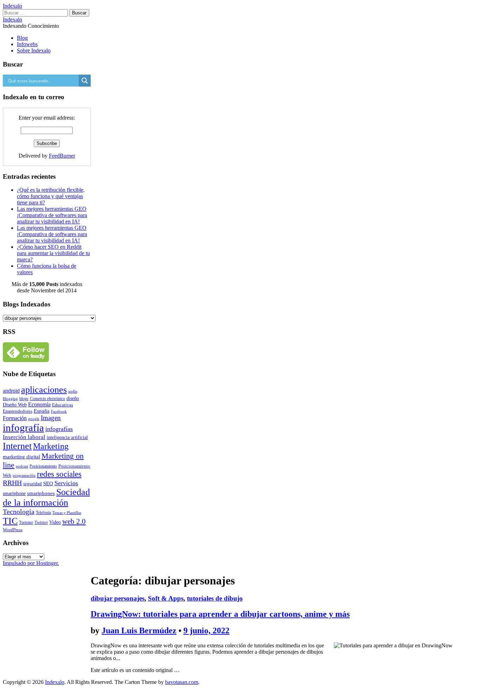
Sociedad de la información (46, 497)
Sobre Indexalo (34, 50)
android (11, 391)
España (42, 411)
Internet (17, 446)
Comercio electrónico (47, 398)
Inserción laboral (24, 436)
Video (55, 522)
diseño (72, 398)
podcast (22, 466)
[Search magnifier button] (85, 81)
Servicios (66, 483)
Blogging (10, 399)
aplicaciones (44, 390)
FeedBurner (62, 156)
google (33, 419)
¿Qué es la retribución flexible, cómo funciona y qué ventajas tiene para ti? (51, 196)
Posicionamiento (43, 466)
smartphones (41, 493)
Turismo (26, 522)
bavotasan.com (181, 682)
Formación (15, 418)
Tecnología (18, 511)
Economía (39, 404)
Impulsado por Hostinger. (31, 563)
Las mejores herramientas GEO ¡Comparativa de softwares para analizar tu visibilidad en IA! (52, 215)
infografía (23, 427)
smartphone (14, 493)
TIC (10, 521)
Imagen (51, 417)
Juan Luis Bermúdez (139, 630)
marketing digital (21, 456)
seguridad (32, 483)
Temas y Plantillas (66, 513)
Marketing (51, 446)
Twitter (41, 522)
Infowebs (27, 44)
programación (24, 475)
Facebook (59, 411)
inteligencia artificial (67, 437)
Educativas (62, 404)
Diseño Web (15, 404)
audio (72, 391)
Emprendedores (17, 411)
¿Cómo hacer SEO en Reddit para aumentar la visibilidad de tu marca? (53, 253)
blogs (23, 398)
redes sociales (59, 474)
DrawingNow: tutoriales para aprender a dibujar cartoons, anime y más (220, 614)
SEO (48, 483)
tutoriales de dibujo (215, 598)
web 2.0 (74, 521)
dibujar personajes (117, 598)
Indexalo (12, 6)
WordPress (12, 529)
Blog (22, 38)
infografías (59, 428)
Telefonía (43, 512)
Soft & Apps (165, 598)
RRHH (12, 483)
